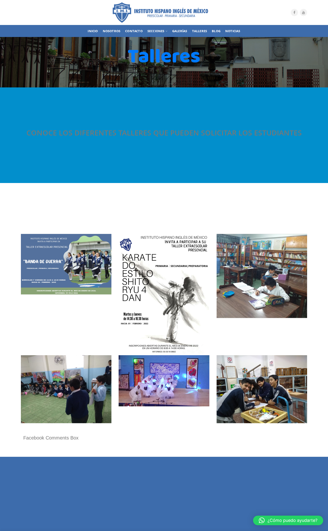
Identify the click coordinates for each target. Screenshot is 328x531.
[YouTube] (303, 12)
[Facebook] (294, 12)
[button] (288, 520)
